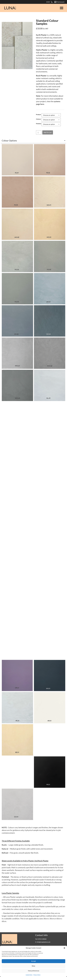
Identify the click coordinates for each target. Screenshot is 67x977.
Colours (38, 119)
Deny (33, 966)
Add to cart (48, 132)
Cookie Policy (29, 974)
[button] (64, 948)
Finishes (38, 123)
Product (38, 114)
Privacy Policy (36, 974)
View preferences (33, 971)
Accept (33, 961)
